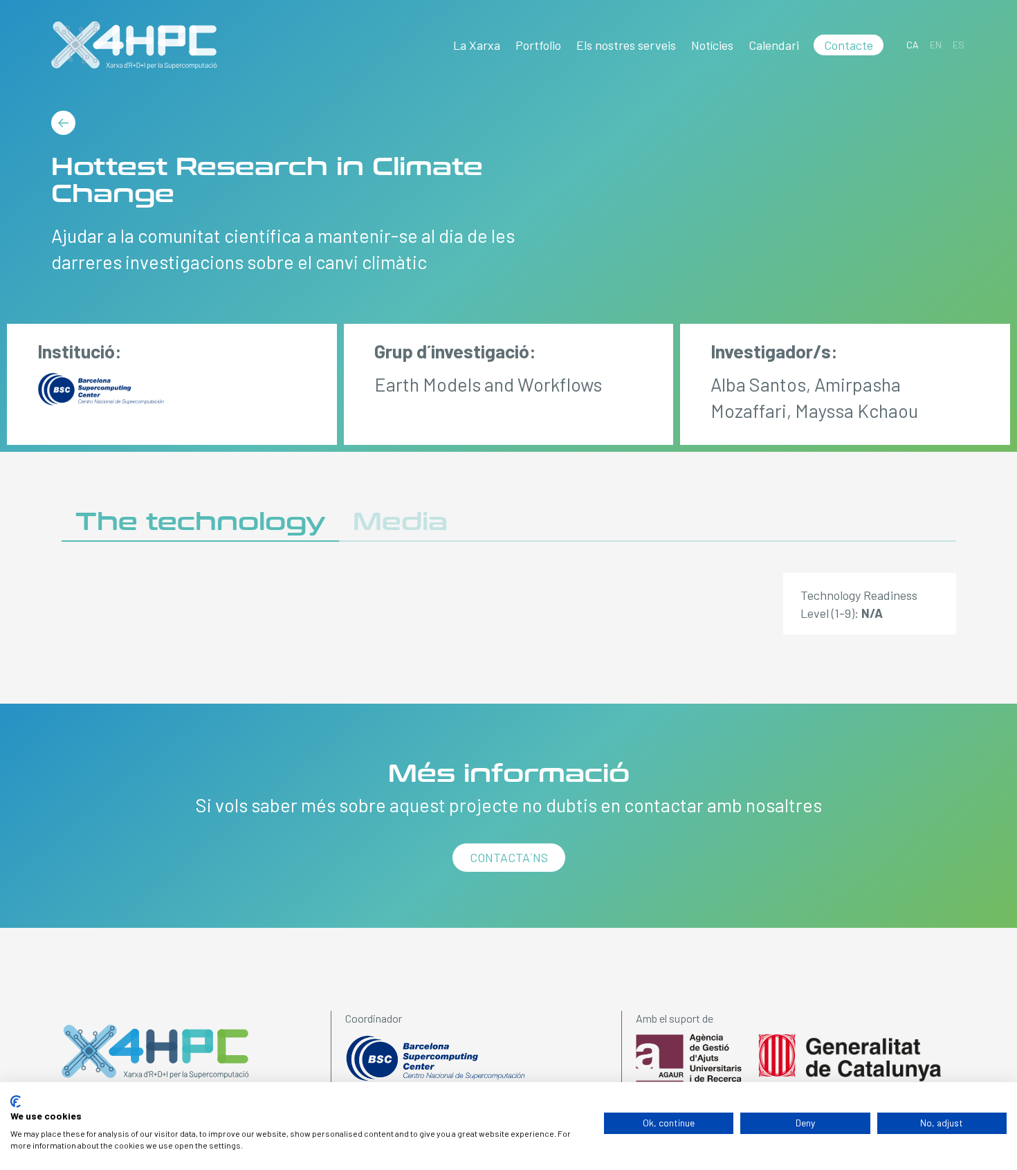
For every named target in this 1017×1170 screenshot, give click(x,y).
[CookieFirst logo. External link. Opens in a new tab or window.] (15, 1101)
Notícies (712, 45)
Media (400, 522)
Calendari (774, 45)
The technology (200, 522)
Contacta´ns (509, 857)
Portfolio (538, 45)
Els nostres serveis (626, 45)
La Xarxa (476, 45)
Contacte (848, 45)
